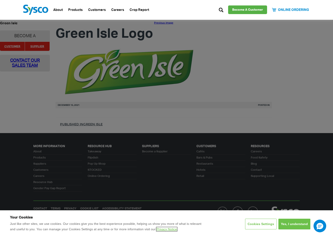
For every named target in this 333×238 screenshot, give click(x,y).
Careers (117, 10)
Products (75, 10)
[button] (320, 226)
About (58, 10)
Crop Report (139, 10)
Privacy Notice (167, 229)
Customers (97, 10)
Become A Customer (247, 9)
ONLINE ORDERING (293, 10)
